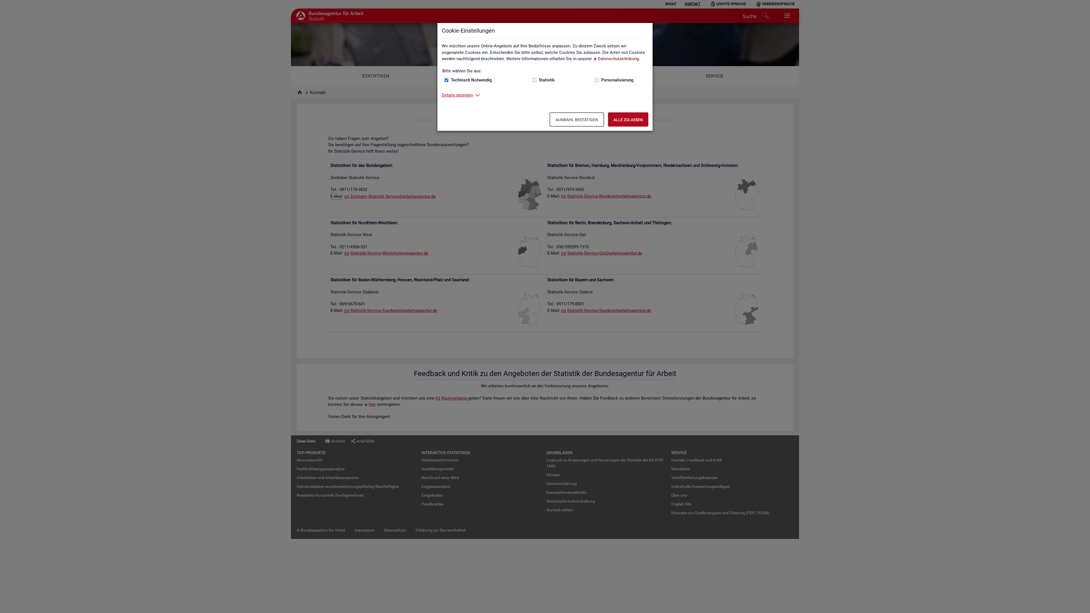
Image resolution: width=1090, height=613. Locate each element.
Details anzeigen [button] (457, 95)
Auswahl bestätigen (577, 119)
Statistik (547, 80)
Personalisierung (617, 80)
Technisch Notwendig (471, 80)
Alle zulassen (628, 119)
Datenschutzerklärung (618, 58)
